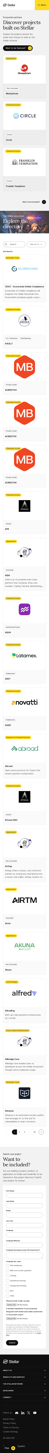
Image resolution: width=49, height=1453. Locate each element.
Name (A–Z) (34, 244)
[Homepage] (11, 1362)
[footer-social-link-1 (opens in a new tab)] (22, 1412)
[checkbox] (24, 1280)
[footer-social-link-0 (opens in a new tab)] (16, 1412)
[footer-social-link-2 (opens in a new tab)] (28, 1412)
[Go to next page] (41, 1132)
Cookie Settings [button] (10, 1431)
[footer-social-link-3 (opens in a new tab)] (34, 1412)
